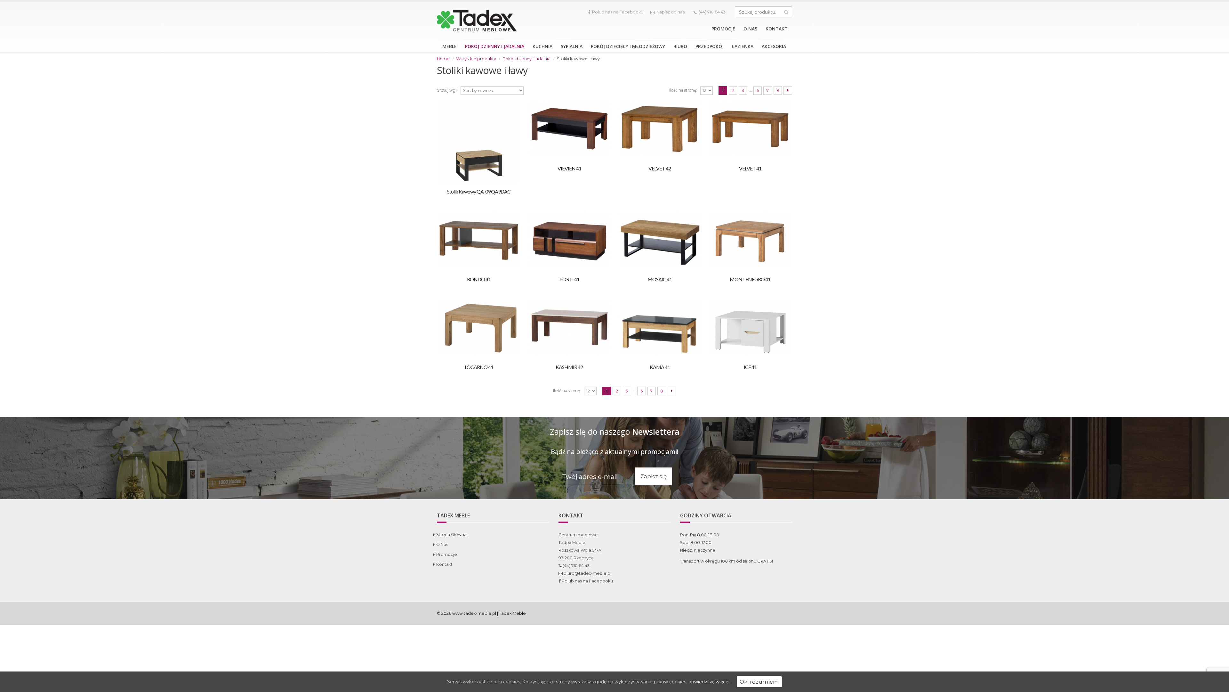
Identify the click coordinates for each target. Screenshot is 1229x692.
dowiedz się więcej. (709, 682)
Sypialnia (571, 46)
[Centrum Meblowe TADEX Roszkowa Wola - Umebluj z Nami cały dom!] (477, 20)
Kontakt (777, 29)
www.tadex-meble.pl (474, 613)
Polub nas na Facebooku (617, 12)
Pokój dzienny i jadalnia (494, 46)
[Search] (786, 12)
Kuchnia (542, 46)
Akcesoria (774, 46)
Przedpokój (709, 46)
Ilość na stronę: (683, 90)
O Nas (750, 29)
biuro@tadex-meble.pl (587, 573)
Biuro (680, 46)
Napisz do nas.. (671, 12)
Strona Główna (451, 534)
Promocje (723, 29)
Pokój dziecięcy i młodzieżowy (628, 46)
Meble (449, 46)
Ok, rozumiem (759, 682)
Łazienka (742, 46)
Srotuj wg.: (447, 90)
